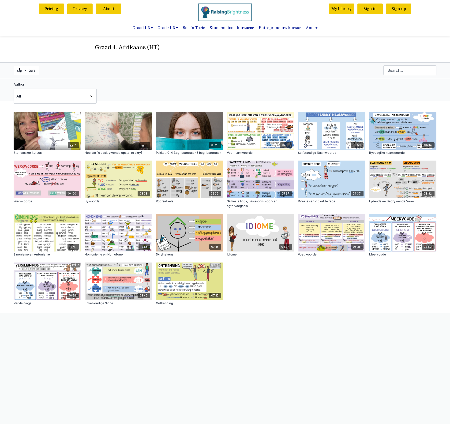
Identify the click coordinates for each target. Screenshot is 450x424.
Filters (30, 70)
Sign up (399, 9)
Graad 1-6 (142, 28)
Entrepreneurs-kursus (280, 28)
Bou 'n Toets (194, 28)
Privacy (80, 9)
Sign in (370, 9)
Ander (312, 28)
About (108, 9)
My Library (341, 9)
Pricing (51, 9)
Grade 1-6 (168, 28)
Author (19, 84)
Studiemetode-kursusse (232, 28)
